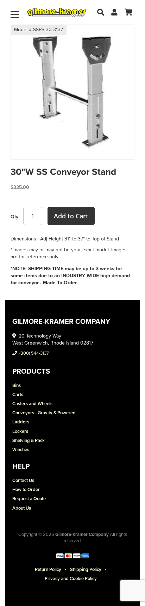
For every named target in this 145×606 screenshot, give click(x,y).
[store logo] (56, 12)
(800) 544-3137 (34, 353)
